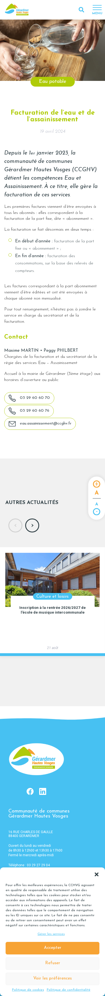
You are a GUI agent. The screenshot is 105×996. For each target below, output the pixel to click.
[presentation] (15, 525)
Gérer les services (51, 934)
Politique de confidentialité (68, 990)
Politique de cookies (28, 990)
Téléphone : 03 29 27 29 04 (29, 865)
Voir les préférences (52, 978)
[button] (96, 874)
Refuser (52, 963)
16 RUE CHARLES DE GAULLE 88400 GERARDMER (30, 834)
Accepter (52, 948)
